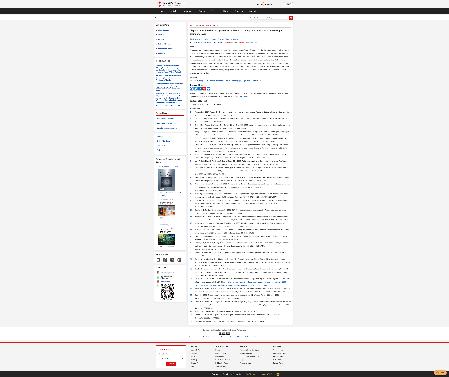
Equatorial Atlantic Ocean (252, 81)
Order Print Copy (163, 141)
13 (191, 200)
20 (191, 252)
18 (191, 236)
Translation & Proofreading (249, 356)
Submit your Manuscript (232, 374)
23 (191, 279)
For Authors (219, 356)
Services (239, 11)
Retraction (277, 360)
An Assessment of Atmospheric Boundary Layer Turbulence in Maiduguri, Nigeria (168, 78)
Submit (252, 11)
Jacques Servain (232, 39)
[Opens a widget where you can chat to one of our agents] (440, 373)
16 (191, 223)
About (225, 11)
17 (191, 230)
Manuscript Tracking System (250, 350)
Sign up (215, 374)
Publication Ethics (279, 353)
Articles (174, 11)
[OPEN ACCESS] (264, 4)
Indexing (161, 53)
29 (191, 321)
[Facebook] (165, 260)
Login (288, 4)
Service (243, 346)
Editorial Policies (221, 353)
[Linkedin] (172, 260)
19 (191, 243)
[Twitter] (158, 260)
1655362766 (165, 281)
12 (191, 194)
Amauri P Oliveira (218, 39)
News (213, 11)
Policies (277, 346)
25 (191, 295)
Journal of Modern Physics (168, 166)
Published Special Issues (167, 123)
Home (162, 11)
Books (202, 11)
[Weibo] (179, 260)
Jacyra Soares (206, 39)
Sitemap (194, 360)
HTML (220, 42)
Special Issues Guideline (167, 128)
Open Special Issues (165, 118)
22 (191, 269)
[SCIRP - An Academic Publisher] (170, 4)
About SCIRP (221, 346)
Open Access (278, 350)
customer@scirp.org (167, 273)
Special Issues (220, 366)
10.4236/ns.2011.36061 (202, 42)
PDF (214, 42)
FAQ (158, 150)
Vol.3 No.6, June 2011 (211, 25)
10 (191, 177)
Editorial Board (164, 44)
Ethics (217, 350)
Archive (161, 39)
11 (191, 184)
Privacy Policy (278, 363)
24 (191, 288)
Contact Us (161, 145)
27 (191, 311)
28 (191, 315)
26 (191, 302)
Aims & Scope (163, 30)
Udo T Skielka (195, 39)
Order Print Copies (246, 353)
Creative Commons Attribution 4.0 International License (241, 337)
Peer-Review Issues (222, 360)
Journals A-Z (196, 350)
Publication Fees (165, 49)
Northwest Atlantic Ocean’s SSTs (169, 106)
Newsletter (161, 136)
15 (191, 217)
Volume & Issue (245, 363)
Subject (194, 353)
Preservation (278, 356)
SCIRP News (251, 374)
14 (191, 210)
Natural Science (195, 25)
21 (191, 259)
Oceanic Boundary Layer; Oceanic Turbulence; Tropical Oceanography (216, 81)
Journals (188, 11)
